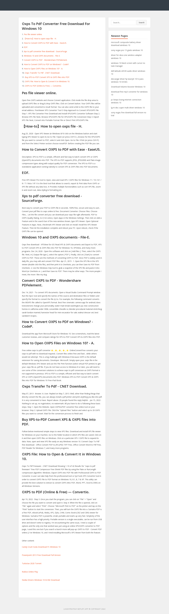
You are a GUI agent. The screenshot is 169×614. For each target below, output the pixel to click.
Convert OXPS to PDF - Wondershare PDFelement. (45, 60)
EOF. (26, 47)
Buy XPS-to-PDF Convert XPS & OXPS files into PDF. (47, 77)
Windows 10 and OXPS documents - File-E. (42, 55)
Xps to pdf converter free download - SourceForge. (45, 51)
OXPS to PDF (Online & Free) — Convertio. (43, 86)
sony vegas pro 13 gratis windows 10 (127, 50)
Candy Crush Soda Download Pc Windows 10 (41, 547)
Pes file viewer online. (33, 34)
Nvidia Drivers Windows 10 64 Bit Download (41, 580)
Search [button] (141, 22)
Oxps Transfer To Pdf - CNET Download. (42, 73)
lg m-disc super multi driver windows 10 (128, 107)
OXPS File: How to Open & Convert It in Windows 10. (47, 81)
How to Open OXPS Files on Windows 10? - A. (43, 68)
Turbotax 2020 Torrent (31, 563)
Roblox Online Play (30, 571)
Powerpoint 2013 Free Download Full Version (41, 555)
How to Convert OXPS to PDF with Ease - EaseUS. (45, 43)
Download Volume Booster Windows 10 (128, 86)
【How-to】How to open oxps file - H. (40, 38)
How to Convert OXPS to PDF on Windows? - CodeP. (46, 64)
